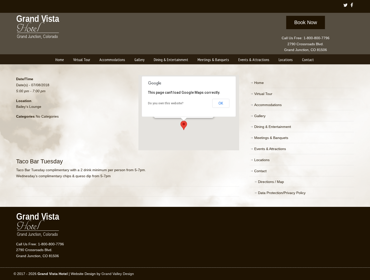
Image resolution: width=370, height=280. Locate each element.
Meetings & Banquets (271, 138)
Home (259, 83)
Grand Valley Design (117, 274)
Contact (260, 171)
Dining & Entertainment (272, 127)
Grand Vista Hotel (38, 27)
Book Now (305, 22)
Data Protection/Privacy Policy (282, 193)
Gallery (260, 116)
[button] (183, 125)
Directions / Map (271, 182)
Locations (262, 160)
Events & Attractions (270, 149)
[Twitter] (345, 6)
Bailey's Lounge (28, 107)
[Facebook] (352, 6)
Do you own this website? (165, 103)
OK (220, 103)
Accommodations (268, 105)
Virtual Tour (263, 94)
